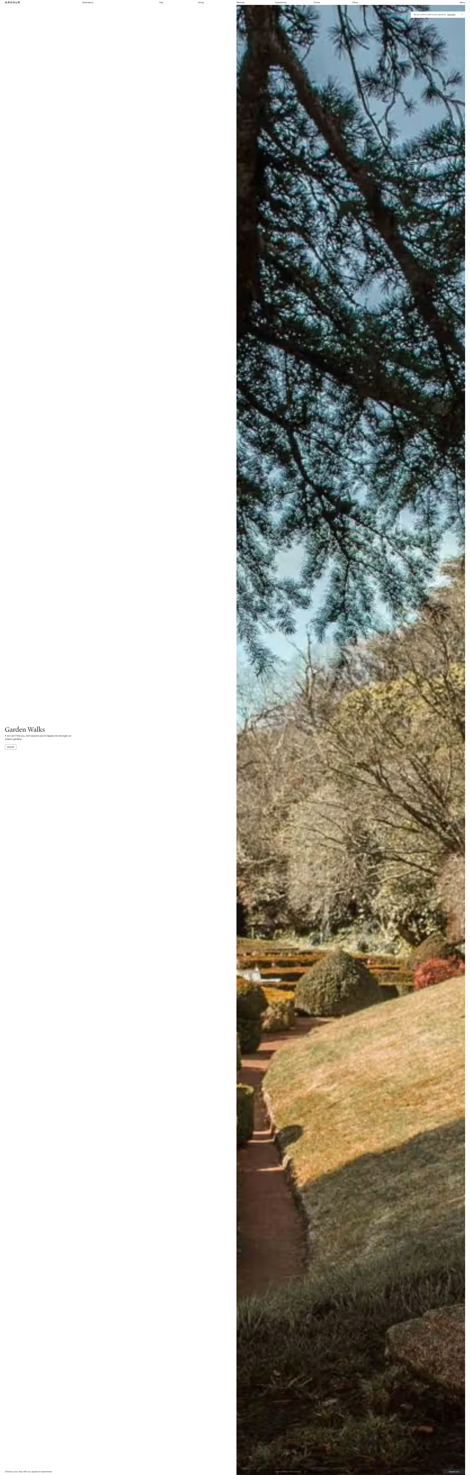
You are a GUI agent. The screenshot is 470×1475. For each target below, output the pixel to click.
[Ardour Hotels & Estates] (12, 2)
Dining (201, 2)
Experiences (280, 2)
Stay (161, 2)
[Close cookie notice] (462, 15)
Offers (355, 2)
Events (317, 2)
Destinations (87, 2)
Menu (462, 2)
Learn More (451, 15)
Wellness (240, 2)
